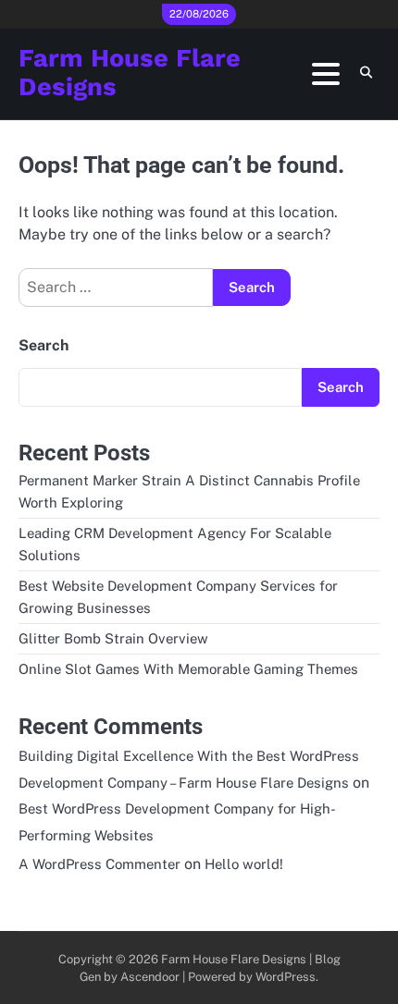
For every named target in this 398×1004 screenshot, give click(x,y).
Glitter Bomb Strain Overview (113, 638)
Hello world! (244, 864)
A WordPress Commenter (99, 864)
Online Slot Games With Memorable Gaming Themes (188, 669)
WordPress (285, 977)
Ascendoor (150, 977)
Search (43, 345)
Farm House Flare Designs (130, 72)
